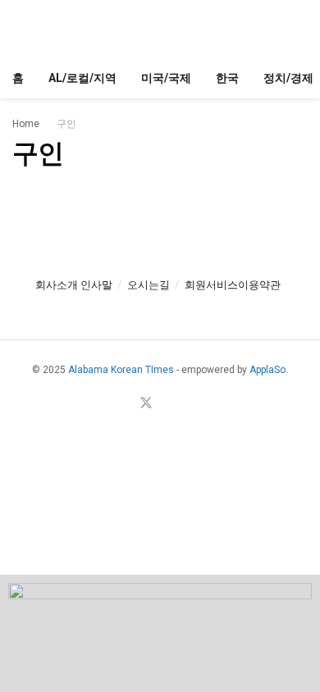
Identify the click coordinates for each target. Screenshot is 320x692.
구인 (66, 124)
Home (25, 124)
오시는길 (148, 285)
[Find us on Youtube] (166, 404)
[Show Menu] (19, 28)
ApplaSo (267, 370)
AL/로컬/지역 (82, 77)
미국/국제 (166, 77)
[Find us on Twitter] (146, 403)
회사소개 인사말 (73, 285)
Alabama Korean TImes (121, 370)
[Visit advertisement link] (160, 633)
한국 (227, 77)
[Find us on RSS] (185, 404)
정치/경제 (288, 77)
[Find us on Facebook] (125, 404)
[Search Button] (301, 28)
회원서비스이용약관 (233, 285)
